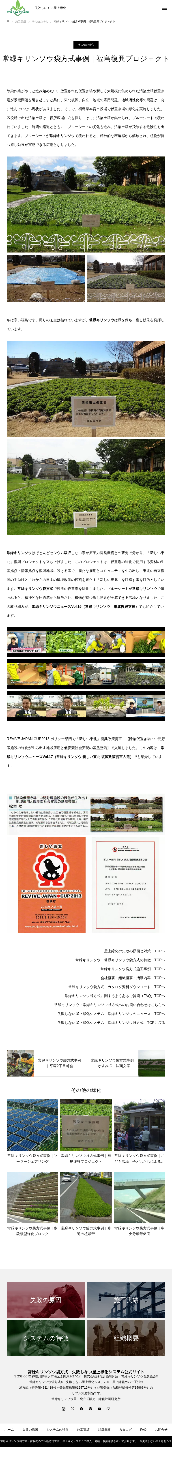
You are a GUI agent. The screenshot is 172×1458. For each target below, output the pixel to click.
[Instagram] (63, 1408)
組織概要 (104, 1429)
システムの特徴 (58, 1429)
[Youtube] (99, 1408)
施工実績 (83, 1429)
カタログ (125, 1429)
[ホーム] (8, 21)
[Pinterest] (90, 1408)
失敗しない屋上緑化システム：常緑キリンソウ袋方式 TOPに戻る (111, 1023)
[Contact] (108, 1408)
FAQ (143, 1429)
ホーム (9, 1429)
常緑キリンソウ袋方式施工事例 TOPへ (133, 969)
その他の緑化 (86, 44)
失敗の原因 (30, 1429)
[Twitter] (72, 1408)
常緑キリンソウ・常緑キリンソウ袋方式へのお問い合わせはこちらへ (109, 1005)
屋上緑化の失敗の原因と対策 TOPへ (134, 951)
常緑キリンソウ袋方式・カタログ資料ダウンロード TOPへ (116, 987)
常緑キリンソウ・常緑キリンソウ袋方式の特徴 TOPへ (120, 960)
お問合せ (161, 1429)
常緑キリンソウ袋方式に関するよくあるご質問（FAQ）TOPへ (115, 996)
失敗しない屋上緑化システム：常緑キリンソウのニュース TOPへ (111, 1014)
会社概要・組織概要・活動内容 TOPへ (133, 978)
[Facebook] (81, 1408)
